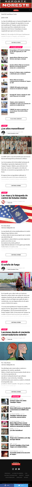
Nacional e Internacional (10, 475)
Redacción (10, 202)
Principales (7, 473)
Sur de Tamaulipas (10, 477)
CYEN (26, 473)
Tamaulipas (19, 477)
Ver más (26, 477)
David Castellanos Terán (13, 133)
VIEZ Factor (19, 483)
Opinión (27, 475)
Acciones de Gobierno (17, 473)
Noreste (21, 475)
